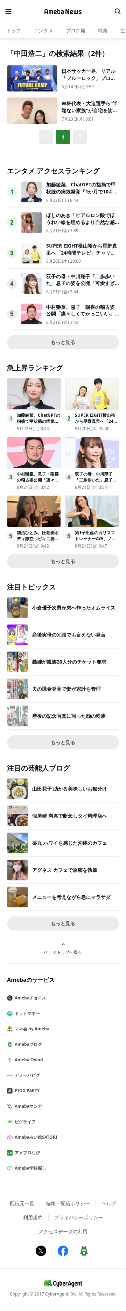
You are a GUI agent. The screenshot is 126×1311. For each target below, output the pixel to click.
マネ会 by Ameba (32, 1029)
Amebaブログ (28, 1044)
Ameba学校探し (30, 1168)
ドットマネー (27, 1013)
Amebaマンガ (28, 1106)
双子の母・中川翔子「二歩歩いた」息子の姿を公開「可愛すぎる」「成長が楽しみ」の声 (80, 283)
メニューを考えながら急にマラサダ (71, 897)
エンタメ (43, 30)
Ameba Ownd (29, 1060)
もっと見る (63, 342)
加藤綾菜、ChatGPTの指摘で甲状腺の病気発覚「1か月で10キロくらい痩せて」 (82, 191)
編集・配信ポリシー (68, 1203)
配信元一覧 (22, 1203)
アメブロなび (27, 1153)
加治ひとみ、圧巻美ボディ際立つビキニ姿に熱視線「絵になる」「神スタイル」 (38, 541)
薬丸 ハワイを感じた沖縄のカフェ (69, 842)
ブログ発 (75, 30)
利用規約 (33, 1217)
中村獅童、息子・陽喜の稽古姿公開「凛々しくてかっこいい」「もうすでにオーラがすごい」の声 (80, 317)
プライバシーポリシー (78, 1217)
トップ (13, 30)
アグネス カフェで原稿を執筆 (64, 869)
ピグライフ (25, 1122)
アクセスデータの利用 (63, 1231)
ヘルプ (109, 1203)
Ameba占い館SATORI (36, 1137)
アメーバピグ (27, 1075)
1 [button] (63, 137)
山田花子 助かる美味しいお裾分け (69, 788)
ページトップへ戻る (63, 952)
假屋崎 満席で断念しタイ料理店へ (69, 815)
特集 (103, 30)
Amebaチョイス (30, 998)
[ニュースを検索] (117, 11)
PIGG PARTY (27, 1091)
